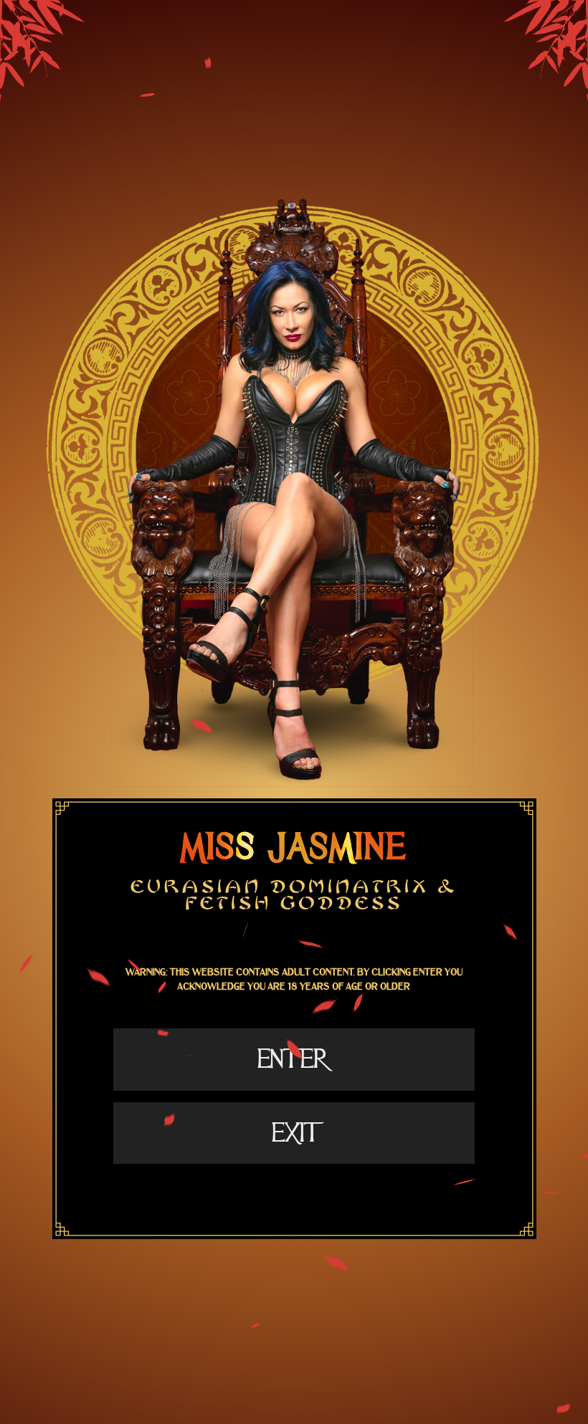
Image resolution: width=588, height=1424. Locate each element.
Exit (294, 1133)
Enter (293, 1059)
